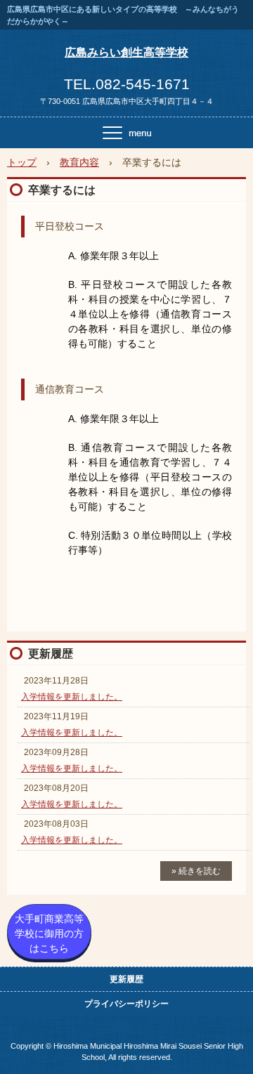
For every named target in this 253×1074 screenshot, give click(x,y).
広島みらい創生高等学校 (126, 52)
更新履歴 (50, 654)
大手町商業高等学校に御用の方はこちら (49, 933)
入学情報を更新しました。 (71, 697)
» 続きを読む (196, 871)
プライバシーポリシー (126, 1004)
